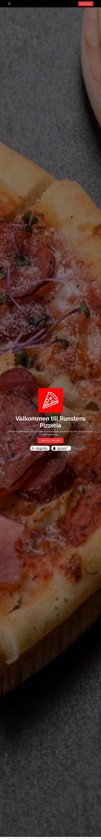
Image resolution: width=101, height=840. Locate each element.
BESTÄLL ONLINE (50, 440)
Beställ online (85, 3)
